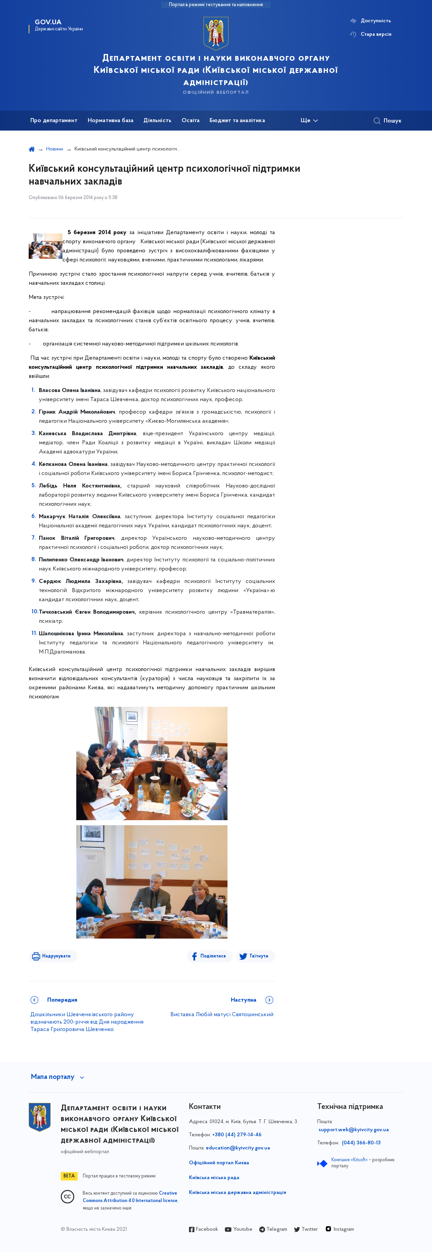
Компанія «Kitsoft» (349, 1160)
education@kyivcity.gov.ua (238, 1148)
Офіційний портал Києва (219, 1163)
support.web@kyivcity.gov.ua (354, 1130)
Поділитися (213, 956)
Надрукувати (56, 956)
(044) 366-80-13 (361, 1143)
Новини (54, 149)
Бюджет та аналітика (237, 121)
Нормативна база (111, 121)
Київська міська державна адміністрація (237, 1192)
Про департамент (54, 121)
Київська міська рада (214, 1177)
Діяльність (157, 121)
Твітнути (258, 956)
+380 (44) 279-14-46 (237, 1135)
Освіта (190, 121)
